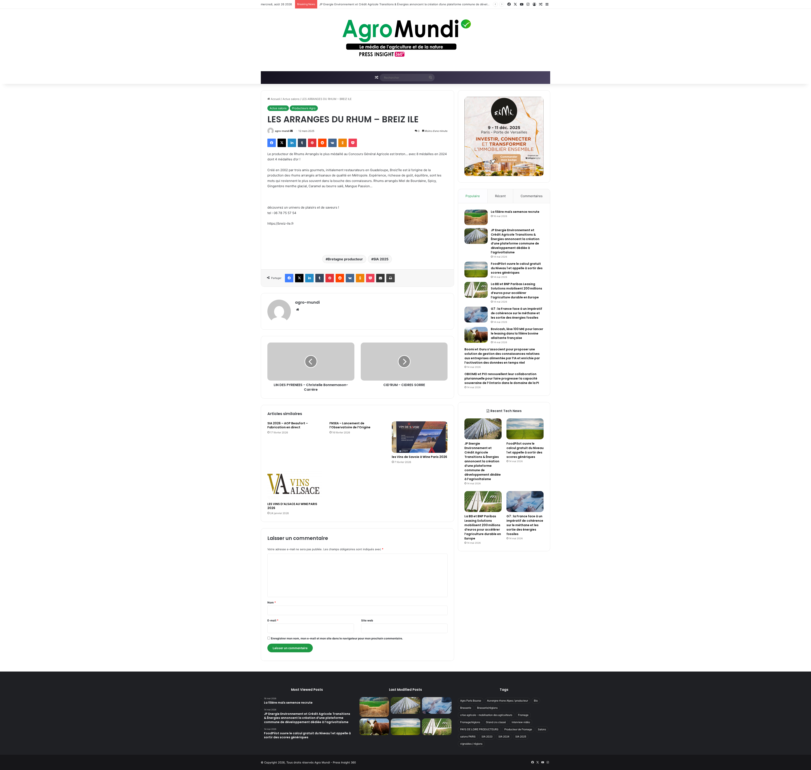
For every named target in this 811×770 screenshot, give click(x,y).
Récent (500, 196)
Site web (367, 620)
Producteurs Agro (304, 108)
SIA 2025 (380, 259)
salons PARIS (468, 736)
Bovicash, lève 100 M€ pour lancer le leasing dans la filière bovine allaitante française (517, 333)
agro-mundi (282, 130)
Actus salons (291, 99)
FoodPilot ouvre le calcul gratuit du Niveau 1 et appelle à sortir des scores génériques (376, 4)
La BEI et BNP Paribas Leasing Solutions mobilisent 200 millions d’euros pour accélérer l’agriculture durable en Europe (516, 290)
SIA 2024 (503, 736)
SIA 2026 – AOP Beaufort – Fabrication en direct (287, 425)
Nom (271, 602)
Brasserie (465, 707)
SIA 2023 (487, 736)
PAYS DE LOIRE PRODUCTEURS (479, 729)
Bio (536, 700)
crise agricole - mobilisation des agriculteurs (486, 715)
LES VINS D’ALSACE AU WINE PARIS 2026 (292, 506)
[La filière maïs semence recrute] (476, 217)
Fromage (523, 715)
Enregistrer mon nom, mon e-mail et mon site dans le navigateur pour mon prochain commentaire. (337, 638)
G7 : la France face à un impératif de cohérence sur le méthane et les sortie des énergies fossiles (516, 313)
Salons (542, 729)
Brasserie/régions (487, 707)
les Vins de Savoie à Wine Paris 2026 (419, 457)
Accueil (275, 99)
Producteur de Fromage (518, 729)
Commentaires (532, 196)
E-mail (272, 620)
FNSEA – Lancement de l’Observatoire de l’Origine (349, 425)
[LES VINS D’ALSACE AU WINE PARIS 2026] (295, 484)
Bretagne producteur (345, 259)
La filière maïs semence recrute (515, 212)
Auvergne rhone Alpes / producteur (507, 700)
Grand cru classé (496, 722)
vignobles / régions (471, 743)
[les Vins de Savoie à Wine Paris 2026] (420, 437)
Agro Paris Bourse (470, 700)
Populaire (472, 196)
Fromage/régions (470, 722)
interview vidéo (521, 722)
